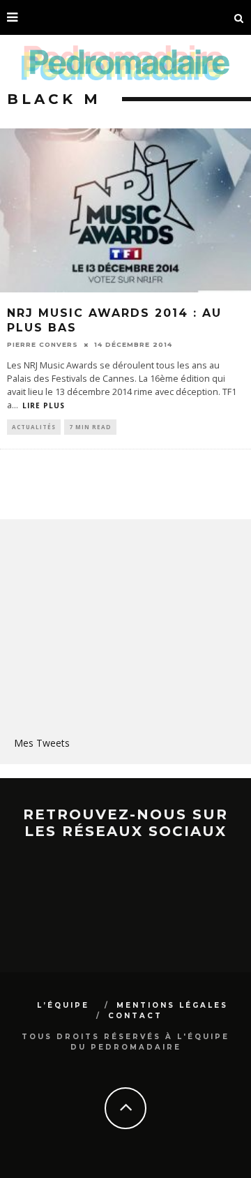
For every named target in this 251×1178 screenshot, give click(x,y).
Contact (135, 1015)
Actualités (34, 427)
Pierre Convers (42, 344)
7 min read (90, 427)
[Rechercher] (239, 17)
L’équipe (63, 1005)
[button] (125, 210)
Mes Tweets (42, 743)
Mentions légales (172, 1005)
